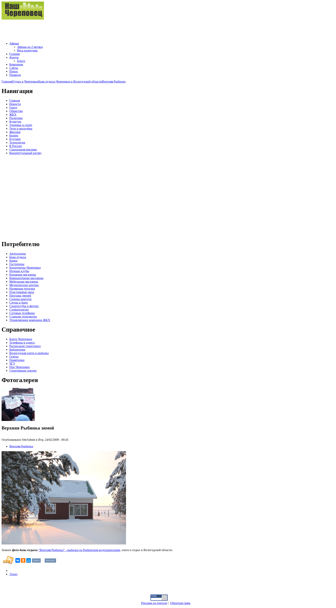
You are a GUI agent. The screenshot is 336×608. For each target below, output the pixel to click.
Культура (15, 121)
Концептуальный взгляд (25, 153)
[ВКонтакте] (17, 560)
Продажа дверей (20, 295)
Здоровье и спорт (20, 125)
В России (15, 146)
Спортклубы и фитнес (24, 306)
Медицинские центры (24, 285)
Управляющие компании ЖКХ (29, 320)
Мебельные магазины (23, 281)
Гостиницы (16, 264)
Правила (15, 75)
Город (13, 107)
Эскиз (13, 574)
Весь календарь (27, 50)
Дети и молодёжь (20, 128)
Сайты (13, 68)
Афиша (14, 43)
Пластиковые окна (21, 292)
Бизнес (13, 135)
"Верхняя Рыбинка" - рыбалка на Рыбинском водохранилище (79, 550)
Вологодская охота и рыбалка (29, 353)
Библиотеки (17, 349)
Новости (15, 104)
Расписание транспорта (25, 346)
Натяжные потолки (22, 288)
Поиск (13, 71)
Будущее (15, 139)
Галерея (14, 54)
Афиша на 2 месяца (30, 47)
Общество (16, 111)
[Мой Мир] (28, 560)
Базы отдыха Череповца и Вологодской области (70, 81)
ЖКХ (13, 114)
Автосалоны (17, 253)
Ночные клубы (19, 271)
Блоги (21, 61)
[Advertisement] (72, 29)
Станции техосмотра (23, 316)
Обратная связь (180, 603)
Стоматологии (19, 309)
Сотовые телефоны (22, 313)
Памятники (16, 360)
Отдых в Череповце (25, 81)
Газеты (13, 356)
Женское (15, 132)
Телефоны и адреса (22, 342)
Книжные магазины (22, 274)
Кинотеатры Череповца (25, 267)
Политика (16, 118)
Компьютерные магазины (26, 278)
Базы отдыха (17, 257)
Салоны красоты (20, 299)
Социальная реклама (23, 149)
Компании (16, 64)
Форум (13, 57)
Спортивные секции (23, 370)
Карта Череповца (20, 339)
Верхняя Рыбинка (114, 81)
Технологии (17, 142)
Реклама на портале (154, 603)
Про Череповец (19, 367)
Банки (13, 260)
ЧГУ (12, 363)
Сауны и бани (18, 302)
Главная (7, 81)
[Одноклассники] (23, 560)
